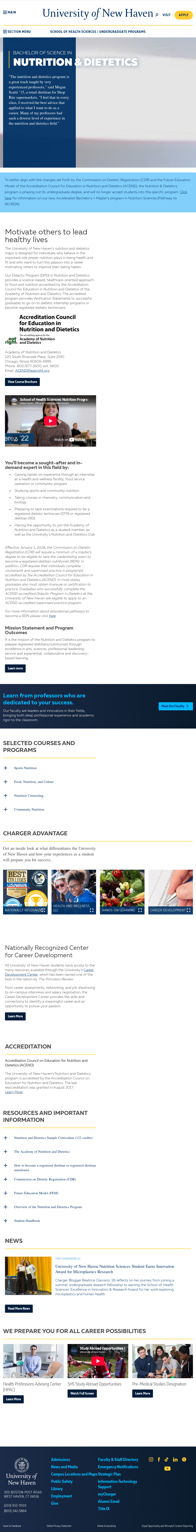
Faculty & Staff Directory (118, 1460)
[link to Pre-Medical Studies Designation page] (162, 1361)
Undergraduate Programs (122, 32)
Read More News (19, 1308)
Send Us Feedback (12, 1526)
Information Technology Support (117, 1484)
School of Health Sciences (73, 32)
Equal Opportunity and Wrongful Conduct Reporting (167, 1526)
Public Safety (62, 1482)
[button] (9, 12)
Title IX (103, 1509)
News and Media (64, 1467)
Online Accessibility (106, 1526)
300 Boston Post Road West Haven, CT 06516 (23, 1494)
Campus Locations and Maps (74, 1474)
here (52, 616)
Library (57, 1489)
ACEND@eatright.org (32, 371)
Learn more (15, 668)
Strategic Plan (109, 1474)
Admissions (60, 1460)
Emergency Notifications (118, 1467)
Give (54, 1503)
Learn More (15, 1016)
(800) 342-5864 (15, 1511)
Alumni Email (108, 1502)
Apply (184, 15)
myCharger (107, 1494)
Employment (61, 1496)
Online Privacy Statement (59, 1526)
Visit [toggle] (167, 15)
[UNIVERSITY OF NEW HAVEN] (27, 1471)
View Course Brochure (22, 382)
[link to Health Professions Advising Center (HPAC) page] (33, 1361)
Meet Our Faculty (173, 706)
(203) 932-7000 (15, 1505)
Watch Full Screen (82, 1393)
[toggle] (157, 14)
